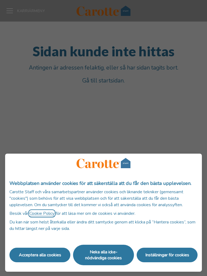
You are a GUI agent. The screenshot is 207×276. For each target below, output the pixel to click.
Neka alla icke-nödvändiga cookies (103, 255)
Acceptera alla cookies (40, 255)
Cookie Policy (41, 213)
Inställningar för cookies (167, 255)
